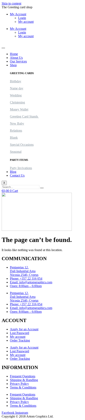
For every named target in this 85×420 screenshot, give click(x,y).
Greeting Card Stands (24, 116)
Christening (17, 102)
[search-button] (42, 188)
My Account (18, 14)
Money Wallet (19, 109)
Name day (16, 88)
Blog (13, 171)
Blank (14, 137)
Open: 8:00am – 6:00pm (26, 286)
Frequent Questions (22, 376)
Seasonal (15, 151)
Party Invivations (21, 168)
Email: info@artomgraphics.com (31, 282)
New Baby (17, 123)
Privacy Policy (19, 383)
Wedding (16, 95)
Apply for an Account (24, 329)
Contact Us (17, 175)
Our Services (18, 61)
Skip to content (11, 3)
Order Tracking (20, 340)
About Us (16, 57)
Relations (16, 130)
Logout (6, 43)
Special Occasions (22, 144)
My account (26, 21)
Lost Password (19, 333)
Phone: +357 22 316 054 (26, 278)
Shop (13, 65)
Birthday (15, 81)
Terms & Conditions (23, 387)
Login (22, 18)
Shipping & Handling (24, 380)
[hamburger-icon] (3, 48)
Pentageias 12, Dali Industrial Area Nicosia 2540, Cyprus (24, 271)
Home (14, 54)
